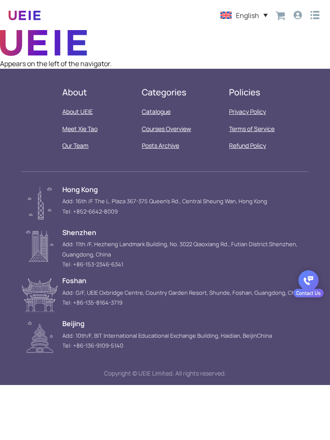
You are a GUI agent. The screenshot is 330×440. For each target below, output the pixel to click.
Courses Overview (166, 129)
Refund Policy (247, 145)
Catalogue (156, 111)
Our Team (75, 145)
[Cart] (280, 15)
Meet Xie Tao (80, 129)
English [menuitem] (247, 15)
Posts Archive (160, 145)
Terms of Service (252, 129)
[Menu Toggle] (315, 15)
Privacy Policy (247, 111)
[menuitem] (244, 15)
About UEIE (77, 111)
